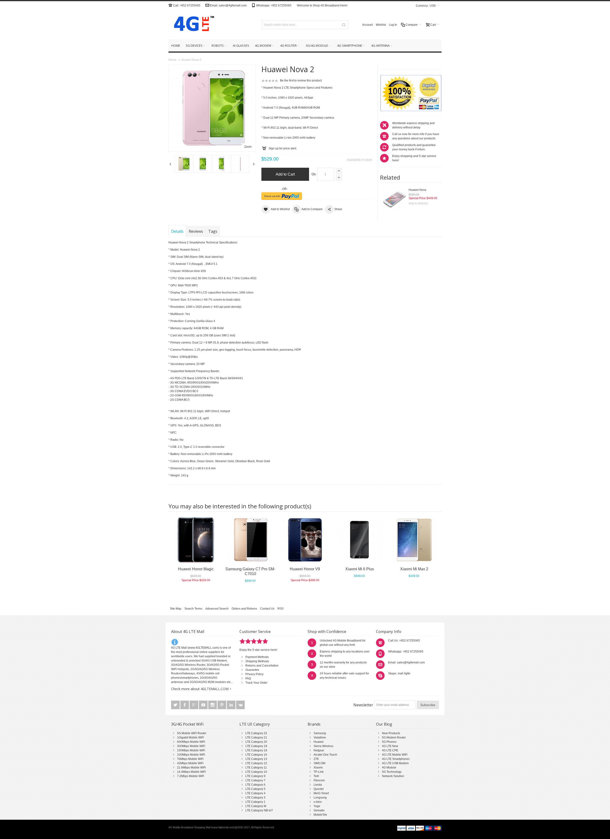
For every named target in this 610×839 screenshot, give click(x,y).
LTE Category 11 (256, 767)
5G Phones (389, 741)
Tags (212, 231)
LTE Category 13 (256, 759)
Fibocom (319, 780)
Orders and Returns (244, 608)
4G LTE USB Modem (395, 763)
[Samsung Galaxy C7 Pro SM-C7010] (250, 539)
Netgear (319, 750)
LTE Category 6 (255, 784)
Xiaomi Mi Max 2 (414, 569)
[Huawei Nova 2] (184, 164)
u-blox (318, 802)
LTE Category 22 (256, 733)
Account (367, 24)
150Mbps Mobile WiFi (191, 750)
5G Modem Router (394, 737)
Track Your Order (256, 682)
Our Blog (384, 724)
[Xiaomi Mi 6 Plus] (359, 539)
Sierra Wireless (323, 746)
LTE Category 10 (256, 771)
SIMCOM (319, 763)
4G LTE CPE (390, 750)
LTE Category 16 (256, 754)
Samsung (320, 733)
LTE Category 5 (255, 789)
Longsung (320, 797)
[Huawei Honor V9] (305, 539)
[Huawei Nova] (394, 200)
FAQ (248, 678)
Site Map (175, 608)
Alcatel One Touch (325, 754)
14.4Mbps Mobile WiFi (191, 771)
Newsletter (363, 705)
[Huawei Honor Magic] (196, 539)
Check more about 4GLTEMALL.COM (200, 689)
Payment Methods (257, 657)
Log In (393, 24)
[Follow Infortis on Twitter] (175, 705)
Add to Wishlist (418, 203)
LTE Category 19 (256, 746)
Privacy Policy (254, 674)
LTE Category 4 (255, 793)
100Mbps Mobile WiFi (191, 754)
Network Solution (393, 776)
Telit (316, 776)
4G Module (389, 767)
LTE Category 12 (256, 763)
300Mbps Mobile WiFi (191, 746)
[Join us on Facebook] (185, 705)
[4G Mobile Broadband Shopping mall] (192, 25)
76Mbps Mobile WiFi (190, 759)
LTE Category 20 (256, 741)
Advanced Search (217, 608)
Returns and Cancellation (262, 665)
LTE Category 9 (255, 776)
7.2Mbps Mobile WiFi (190, 776)
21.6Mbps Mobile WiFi (191, 767)
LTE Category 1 (255, 802)
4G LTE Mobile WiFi (394, 754)
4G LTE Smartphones (396, 759)
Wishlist (381, 24)
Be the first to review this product (301, 80)
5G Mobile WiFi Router (191, 733)
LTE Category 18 (256, 750)
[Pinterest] (222, 705)
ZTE (316, 759)
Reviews (196, 231)
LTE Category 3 (255, 797)
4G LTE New (390, 746)
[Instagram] (213, 705)
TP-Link (319, 771)
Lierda (318, 784)
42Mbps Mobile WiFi (190, 763)
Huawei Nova (417, 190)
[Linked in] (231, 705)
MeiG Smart (321, 793)
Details (177, 231)
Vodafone (320, 737)
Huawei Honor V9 (305, 569)
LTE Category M (255, 806)
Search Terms (193, 608)
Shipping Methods (257, 661)
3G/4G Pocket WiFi (187, 724)
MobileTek (320, 814)
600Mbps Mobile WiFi (191, 741)
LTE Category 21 (256, 737)
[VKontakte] (240, 705)
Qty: (313, 174)
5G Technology (392, 771)
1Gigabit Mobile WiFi (190, 737)
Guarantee (252, 670)
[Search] (344, 25)
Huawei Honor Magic (196, 569)
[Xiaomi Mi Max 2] (414, 539)
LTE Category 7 (255, 780)
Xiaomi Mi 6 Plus (359, 569)
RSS (281, 608)
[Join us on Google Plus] (194, 705)
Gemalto (319, 810)
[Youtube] (203, 705)
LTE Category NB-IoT (259, 810)
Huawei (319, 741)
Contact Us (267, 608)
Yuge (317, 806)
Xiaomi (318, 767)
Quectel (319, 789)
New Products (391, 733)
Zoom (248, 146)
